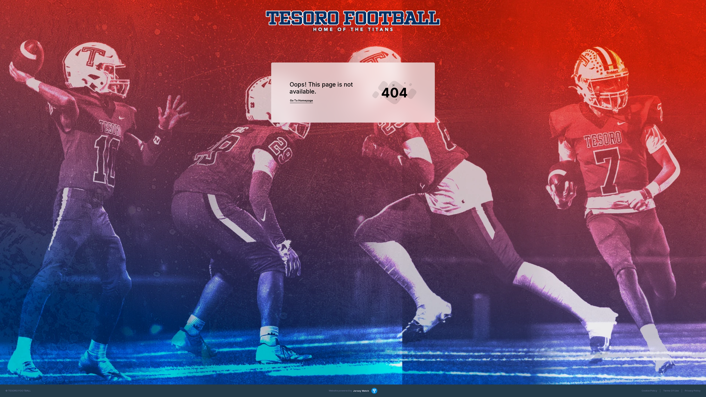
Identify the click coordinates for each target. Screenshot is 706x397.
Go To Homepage (301, 100)
